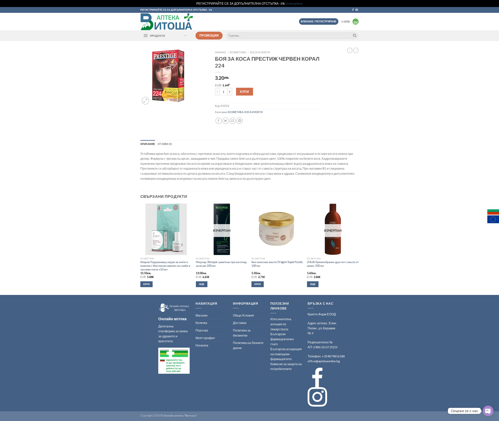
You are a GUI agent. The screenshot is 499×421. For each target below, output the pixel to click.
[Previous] (140, 249)
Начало (220, 52)
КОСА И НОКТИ (260, 52)
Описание (147, 144)
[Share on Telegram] (239, 121)
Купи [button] (146, 284)
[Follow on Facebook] (353, 10)
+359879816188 (333, 356)
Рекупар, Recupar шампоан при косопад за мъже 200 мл (221, 263)
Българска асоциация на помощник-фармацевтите (286, 354)
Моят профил (205, 338)
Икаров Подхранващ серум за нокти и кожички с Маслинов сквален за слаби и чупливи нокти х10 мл (165, 265)
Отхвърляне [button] (294, 3)
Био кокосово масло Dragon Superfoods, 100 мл (277, 263)
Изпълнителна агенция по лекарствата (280, 324)
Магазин (202, 315)
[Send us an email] (357, 10)
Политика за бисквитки (241, 332)
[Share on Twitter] (225, 121)
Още (202, 284)
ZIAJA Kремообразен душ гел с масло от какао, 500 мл (333, 263)
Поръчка (202, 330)
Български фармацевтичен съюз (282, 339)
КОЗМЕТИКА (238, 52)
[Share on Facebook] (218, 121)
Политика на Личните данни (248, 345)
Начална (202, 345)
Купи (244, 91)
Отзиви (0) (165, 144)
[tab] (147, 144)
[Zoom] (145, 100)
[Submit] (354, 35)
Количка (201, 323)
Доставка (239, 323)
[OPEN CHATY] (488, 411)
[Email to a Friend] (232, 121)
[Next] (358, 249)
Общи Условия (243, 315)
